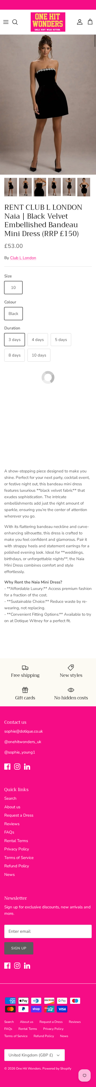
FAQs (9, 832)
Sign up (18, 948)
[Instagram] (17, 766)
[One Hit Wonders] (48, 22)
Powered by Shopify (56, 1068)
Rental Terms (16, 840)
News (9, 874)
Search (10, 798)
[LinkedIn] (27, 766)
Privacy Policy (16, 849)
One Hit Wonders (28, 1068)
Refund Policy (16, 866)
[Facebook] (7, 766)
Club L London (23, 257)
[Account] (78, 22)
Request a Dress (18, 815)
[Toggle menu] (6, 22)
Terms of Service (19, 857)
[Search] (17, 22)
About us (12, 807)
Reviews (11, 824)
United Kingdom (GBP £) (31, 1055)
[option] (48, 105)
